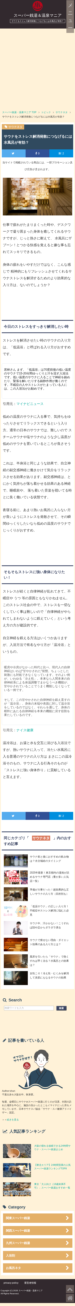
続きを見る (13, 1119)
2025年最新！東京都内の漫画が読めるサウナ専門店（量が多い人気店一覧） (49, 877)
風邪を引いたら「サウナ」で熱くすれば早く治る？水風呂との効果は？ (49, 960)
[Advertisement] (37, 68)
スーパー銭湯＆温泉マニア (38, 15)
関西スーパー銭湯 (18, 1230)
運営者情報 (30, 1282)
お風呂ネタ (13, 1267)
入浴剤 (10, 1255)
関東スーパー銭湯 (18, 1218)
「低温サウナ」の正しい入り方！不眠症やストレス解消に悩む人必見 (49, 910)
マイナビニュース (30, 404)
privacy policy (11, 1282)
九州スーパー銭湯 (18, 1243)
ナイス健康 (24, 730)
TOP (19, 112)
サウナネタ (15, 126)
